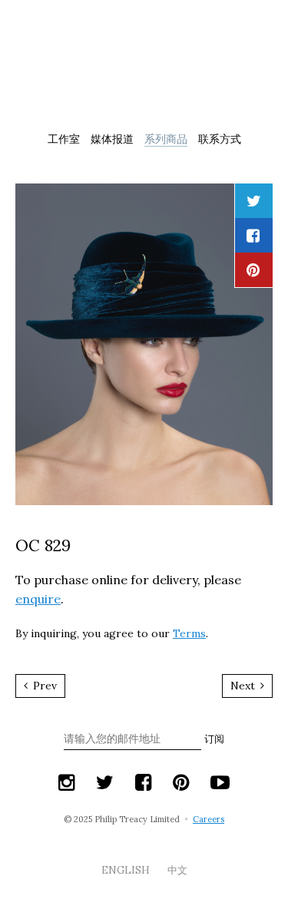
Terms (189, 633)
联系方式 (219, 139)
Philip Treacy (144, 64)
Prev (43, 685)
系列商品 (165, 139)
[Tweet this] (254, 200)
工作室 (64, 139)
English (126, 870)
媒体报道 (112, 139)
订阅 (214, 738)
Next (244, 685)
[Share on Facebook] (253, 235)
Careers (208, 819)
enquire (38, 598)
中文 (177, 870)
